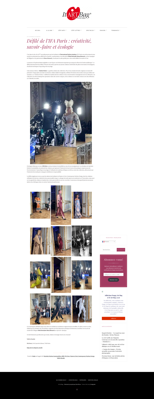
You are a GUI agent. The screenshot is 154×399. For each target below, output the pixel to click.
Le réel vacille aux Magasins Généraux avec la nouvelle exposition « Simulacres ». (113, 339)
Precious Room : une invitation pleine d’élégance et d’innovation (113, 357)
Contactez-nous (73, 380)
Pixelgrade (92, 384)
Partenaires (82, 380)
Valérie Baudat (61, 358)
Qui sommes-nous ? (61, 380)
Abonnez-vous (113, 280)
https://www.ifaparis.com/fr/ (34, 347)
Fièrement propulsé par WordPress (72, 384)
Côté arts (61, 30)
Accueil (37, 30)
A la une (49, 30)
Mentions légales (93, 380)
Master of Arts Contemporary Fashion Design (82, 356)
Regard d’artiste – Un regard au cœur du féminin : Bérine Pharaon (113, 334)
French (106, 241)
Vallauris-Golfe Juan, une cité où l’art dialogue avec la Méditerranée (113, 345)
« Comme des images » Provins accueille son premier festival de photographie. (112, 351)
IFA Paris (67, 356)
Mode (38, 36)
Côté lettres (75, 30)
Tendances (115, 30)
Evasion (102, 30)
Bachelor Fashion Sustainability (52, 356)
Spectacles (90, 30)
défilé (63, 356)
